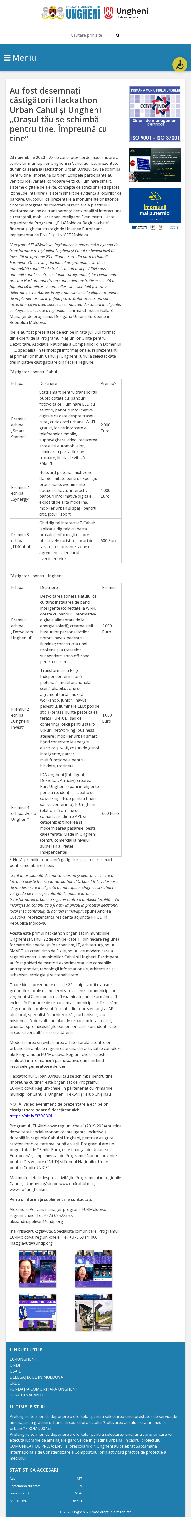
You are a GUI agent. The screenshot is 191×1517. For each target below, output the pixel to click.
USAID (16, 1371)
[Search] (117, 35)
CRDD (15, 1383)
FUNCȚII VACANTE (27, 1395)
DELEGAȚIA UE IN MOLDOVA (37, 1377)
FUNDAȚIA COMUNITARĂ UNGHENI (43, 1389)
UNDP (15, 1365)
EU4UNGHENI (23, 1359)
